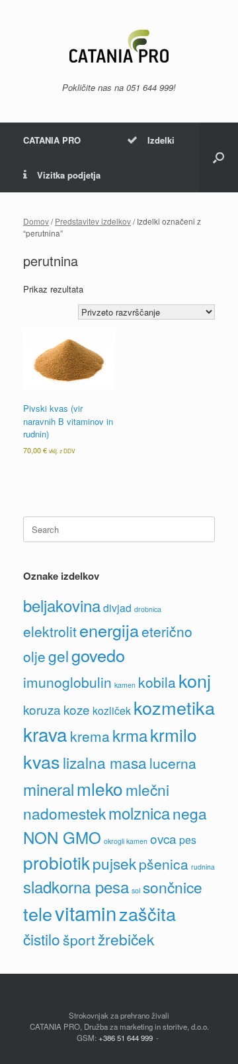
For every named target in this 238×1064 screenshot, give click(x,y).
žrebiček (126, 938)
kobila (157, 682)
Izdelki (161, 140)
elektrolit (50, 631)
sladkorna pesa (76, 886)
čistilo (41, 938)
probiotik (56, 862)
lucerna (172, 763)
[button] (218, 157)
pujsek (114, 863)
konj (194, 680)
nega (190, 813)
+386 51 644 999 (126, 1037)
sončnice (172, 886)
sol (136, 890)
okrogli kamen (125, 841)
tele (37, 913)
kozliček (112, 710)
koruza (42, 709)
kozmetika (174, 707)
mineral (48, 788)
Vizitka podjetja (68, 175)
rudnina (203, 867)
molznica (139, 812)
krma (129, 734)
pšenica (163, 864)
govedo (98, 655)
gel (58, 655)
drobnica (147, 609)
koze (76, 709)
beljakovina (61, 605)
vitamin (85, 912)
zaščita (147, 913)
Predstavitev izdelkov (93, 221)
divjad (117, 607)
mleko (100, 788)
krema (90, 736)
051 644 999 (149, 87)
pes (187, 839)
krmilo (173, 734)
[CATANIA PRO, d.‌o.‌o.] (119, 46)
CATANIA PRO (52, 140)
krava (45, 734)
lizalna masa (105, 762)
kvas (41, 761)
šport (79, 939)
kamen (125, 685)
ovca (163, 838)
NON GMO (62, 837)
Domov (36, 221)
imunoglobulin (67, 682)
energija (109, 630)
